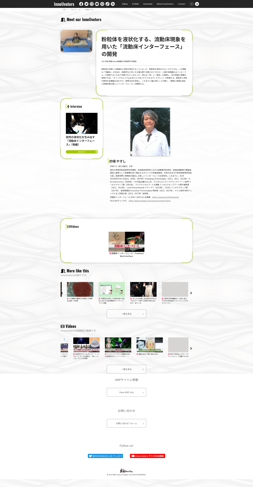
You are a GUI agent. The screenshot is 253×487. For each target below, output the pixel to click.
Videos (125, 4)
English (192, 4)
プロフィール (75, 9)
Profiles (135, 4)
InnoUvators (64, 4)
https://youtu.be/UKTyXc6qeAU (165, 197)
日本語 (197, 4)
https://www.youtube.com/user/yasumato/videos (150, 200)
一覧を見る (126, 313)
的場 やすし (89, 9)
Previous (62, 293)
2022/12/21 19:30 (79, 356)
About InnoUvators (165, 4)
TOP (64, 9)
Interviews (147, 4)
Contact (181, 4)
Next (191, 293)
